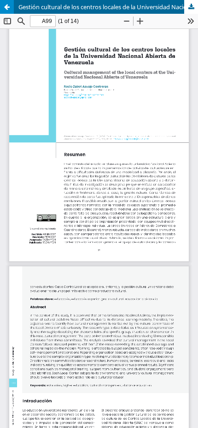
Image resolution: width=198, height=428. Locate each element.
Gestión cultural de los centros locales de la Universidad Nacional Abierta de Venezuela (108, 7)
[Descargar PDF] (191, 7)
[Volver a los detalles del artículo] (7, 7)
